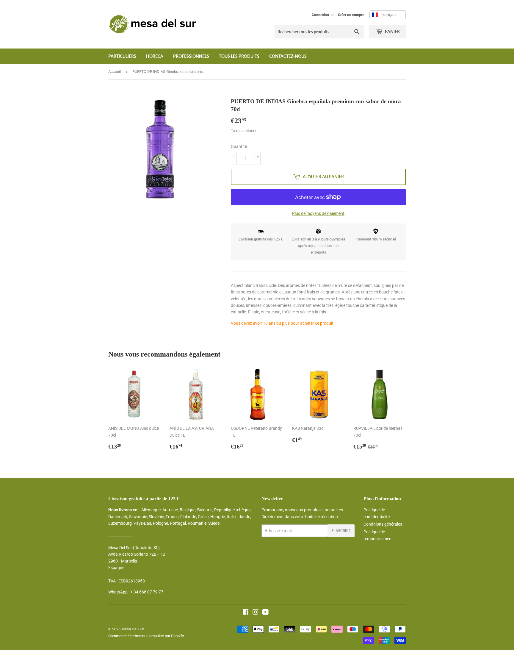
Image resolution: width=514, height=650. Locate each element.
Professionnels (191, 56)
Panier (392, 31)
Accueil (114, 71)
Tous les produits (239, 56)
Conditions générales (382, 524)
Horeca (154, 56)
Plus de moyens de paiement (318, 213)
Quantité (239, 146)
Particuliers (122, 56)
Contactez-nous (288, 56)
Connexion (320, 15)
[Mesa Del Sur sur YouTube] (265, 612)
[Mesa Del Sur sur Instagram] (255, 612)
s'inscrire (341, 531)
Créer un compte (351, 15)
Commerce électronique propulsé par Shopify (146, 636)
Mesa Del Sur (132, 629)
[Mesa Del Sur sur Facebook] (245, 612)
